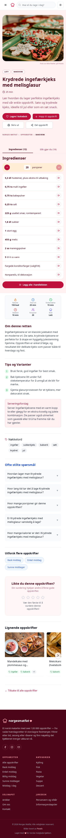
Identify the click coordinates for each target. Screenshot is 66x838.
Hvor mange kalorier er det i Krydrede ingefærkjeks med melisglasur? (33, 534)
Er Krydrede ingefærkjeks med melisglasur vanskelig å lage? (33, 520)
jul (24, 450)
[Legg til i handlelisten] (58, 177)
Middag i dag (9, 785)
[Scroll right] (58, 655)
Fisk (38, 767)
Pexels (61, 63)
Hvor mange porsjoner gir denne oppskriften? (33, 505)
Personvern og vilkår (46, 799)
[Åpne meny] (5, 5)
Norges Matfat (9, 134)
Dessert (40, 785)
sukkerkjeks (29, 444)
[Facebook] (5, 747)
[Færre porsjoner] (7, 167)
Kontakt (6, 809)
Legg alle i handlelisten (35, 284)
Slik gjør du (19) (48, 149)
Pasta (39, 771)
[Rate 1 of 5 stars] (23, 597)
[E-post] (18, 747)
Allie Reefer (51, 63)
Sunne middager (16, 567)
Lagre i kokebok (18, 116)
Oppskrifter (27, 134)
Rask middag (14, 560)
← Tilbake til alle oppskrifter (21, 690)
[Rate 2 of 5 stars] (28, 597)
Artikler (6, 799)
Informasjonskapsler (46, 804)
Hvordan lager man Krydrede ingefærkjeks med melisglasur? (33, 475)
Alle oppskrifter (10, 762)
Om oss (6, 804)
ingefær (14, 444)
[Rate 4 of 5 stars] (37, 597)
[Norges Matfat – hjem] (12, 5)
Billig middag (9, 776)
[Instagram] (12, 747)
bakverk (44, 444)
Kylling (39, 762)
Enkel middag (34, 560)
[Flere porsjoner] (59, 167)
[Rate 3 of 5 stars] (33, 597)
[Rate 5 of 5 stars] (42, 597)
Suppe (39, 781)
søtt (55, 444)
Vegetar (40, 776)
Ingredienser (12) (18, 149)
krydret (14, 450)
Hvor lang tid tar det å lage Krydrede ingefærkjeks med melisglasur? (33, 490)
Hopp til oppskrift (48, 116)
